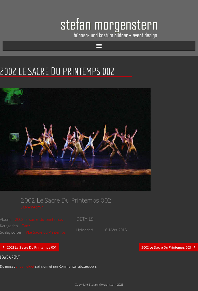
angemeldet (24, 266)
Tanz (26, 225)
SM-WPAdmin (32, 207)
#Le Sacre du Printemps (46, 232)
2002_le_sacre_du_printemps (39, 219)
